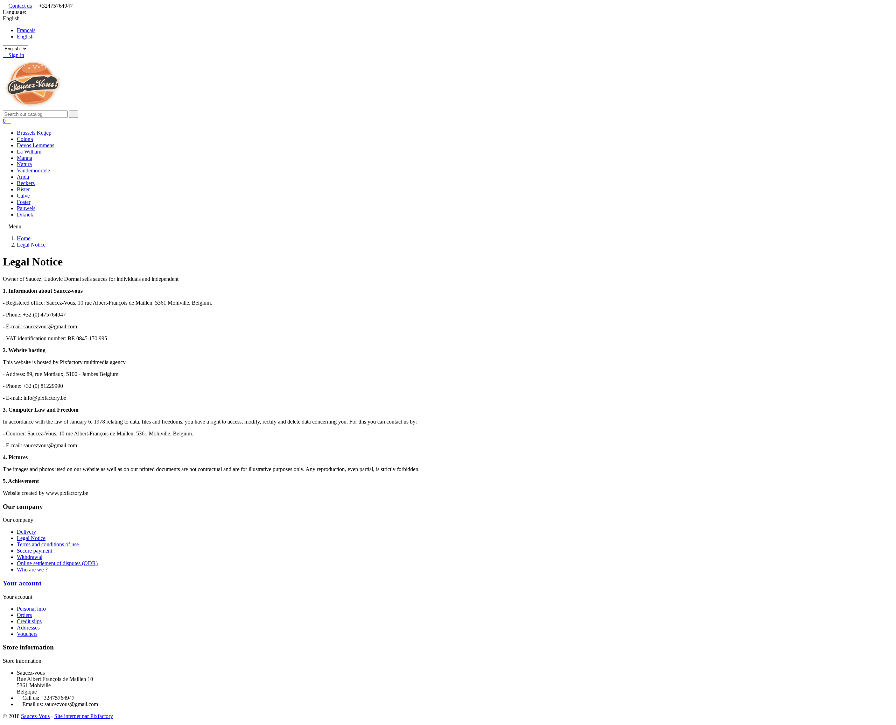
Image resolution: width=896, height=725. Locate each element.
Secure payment (34, 551)
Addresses (28, 628)
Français (26, 30)
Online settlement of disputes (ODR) (57, 563)
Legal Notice (31, 538)
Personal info (31, 609)
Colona (25, 139)
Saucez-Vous (35, 716)
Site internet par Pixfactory (83, 716)
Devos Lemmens (35, 145)
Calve (23, 196)
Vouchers (27, 634)
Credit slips (29, 621)
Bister (23, 189)
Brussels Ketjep (34, 133)
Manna (24, 158)
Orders (24, 615)
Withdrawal (29, 557)
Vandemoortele (33, 170)
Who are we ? (32, 570)
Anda (23, 177)
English (25, 37)
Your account (22, 583)
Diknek (25, 215)
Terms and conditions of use (48, 544)
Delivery (26, 532)
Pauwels (26, 208)
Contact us (20, 6)
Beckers (26, 183)
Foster (23, 202)
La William (29, 152)
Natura (24, 164)
